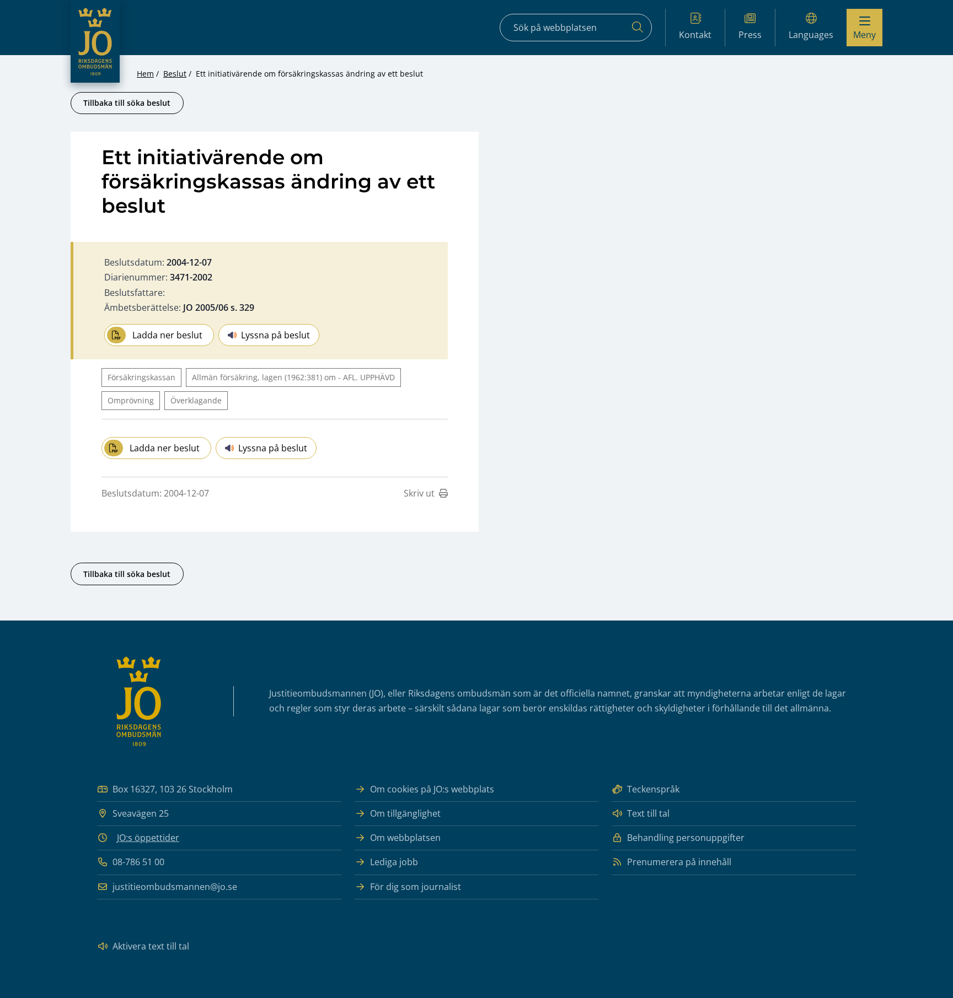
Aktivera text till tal (151, 946)
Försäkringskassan (141, 377)
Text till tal (648, 813)
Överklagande (196, 400)
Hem (145, 73)
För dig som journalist (415, 887)
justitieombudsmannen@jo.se (175, 887)
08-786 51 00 (138, 862)
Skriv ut (419, 493)
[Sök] (637, 27)
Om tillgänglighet (405, 813)
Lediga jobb (394, 862)
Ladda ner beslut (167, 335)
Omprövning (131, 400)
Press (750, 35)
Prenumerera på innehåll (679, 862)
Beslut (174, 73)
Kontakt (695, 35)
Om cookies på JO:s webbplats (432, 789)
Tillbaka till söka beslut (126, 103)
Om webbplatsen (405, 838)
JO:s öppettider (148, 838)
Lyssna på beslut (275, 335)
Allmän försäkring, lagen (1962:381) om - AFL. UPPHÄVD (293, 377)
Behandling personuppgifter (686, 838)
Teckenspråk (653, 789)
